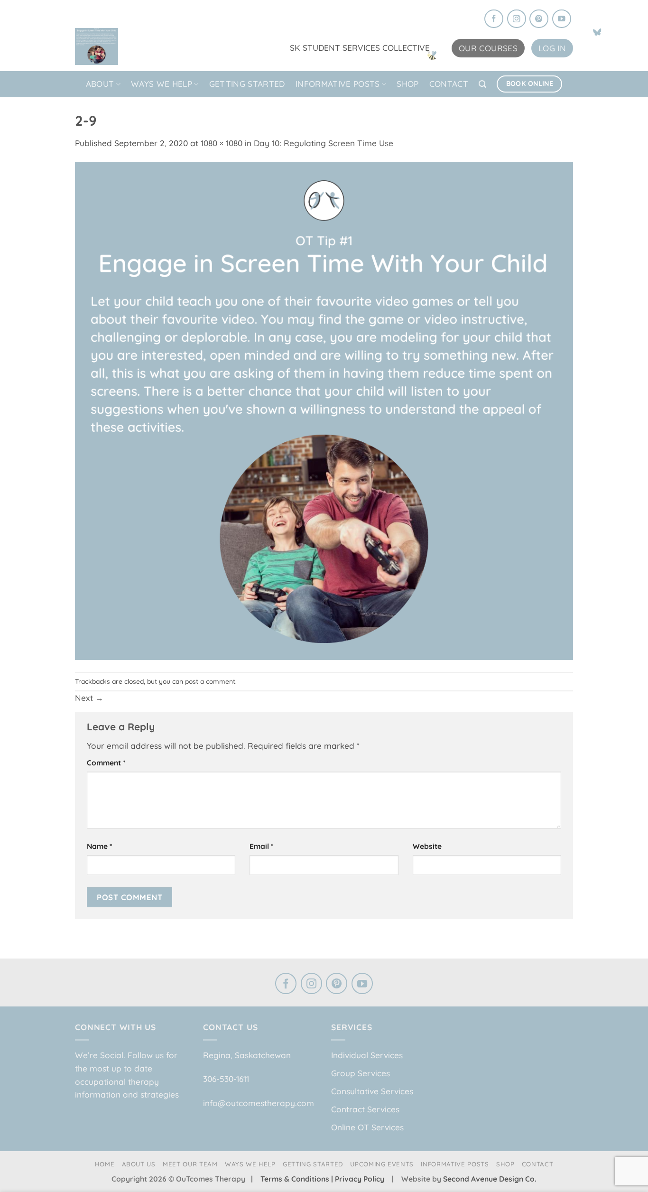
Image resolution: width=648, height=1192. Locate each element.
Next (89, 698)
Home (105, 1164)
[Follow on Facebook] (493, 19)
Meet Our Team (190, 1164)
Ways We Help (161, 84)
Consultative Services (372, 1091)
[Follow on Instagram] (516, 19)
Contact (448, 84)
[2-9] (324, 410)
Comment (106, 762)
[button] (482, 84)
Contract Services (365, 1109)
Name (99, 846)
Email (262, 846)
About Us (139, 1164)
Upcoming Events (382, 1164)
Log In (552, 48)
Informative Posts (338, 84)
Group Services (360, 1073)
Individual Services (367, 1055)
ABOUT (100, 84)
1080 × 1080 (221, 143)
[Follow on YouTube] (561, 19)
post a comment (210, 681)
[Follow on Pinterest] (538, 19)
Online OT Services (367, 1127)
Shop (407, 84)
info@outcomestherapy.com (258, 1103)
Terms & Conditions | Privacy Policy (323, 1178)
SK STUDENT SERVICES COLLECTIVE (360, 48)
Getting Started (247, 84)
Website (427, 846)
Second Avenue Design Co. (490, 1178)
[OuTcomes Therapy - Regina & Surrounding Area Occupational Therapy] (122, 43)
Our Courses (488, 48)
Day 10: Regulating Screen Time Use (323, 143)
